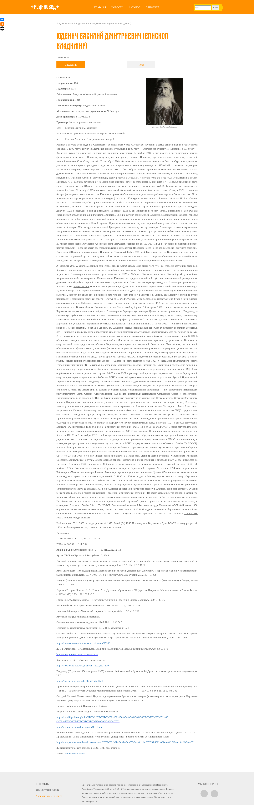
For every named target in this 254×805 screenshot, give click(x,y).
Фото (141, 64)
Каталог (134, 7)
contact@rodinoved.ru (47, 789)
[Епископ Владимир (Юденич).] (164, 101)
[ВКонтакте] (2, 19)
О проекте (152, 7)
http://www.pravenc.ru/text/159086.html (77, 654)
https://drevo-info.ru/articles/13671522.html (79, 681)
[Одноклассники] (2, 24)
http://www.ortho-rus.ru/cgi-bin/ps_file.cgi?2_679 (82, 665)
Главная (100, 7)
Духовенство (66, 23)
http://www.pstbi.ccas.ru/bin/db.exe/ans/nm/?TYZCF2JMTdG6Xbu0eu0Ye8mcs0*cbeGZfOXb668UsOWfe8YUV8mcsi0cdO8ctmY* (125, 742)
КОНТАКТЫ (42, 784)
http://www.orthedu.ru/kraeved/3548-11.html (79, 727)
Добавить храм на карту (49, 796)
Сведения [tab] (71, 64)
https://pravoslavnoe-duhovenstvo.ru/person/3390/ (83, 643)
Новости (117, 7)
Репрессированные (75, 753)
